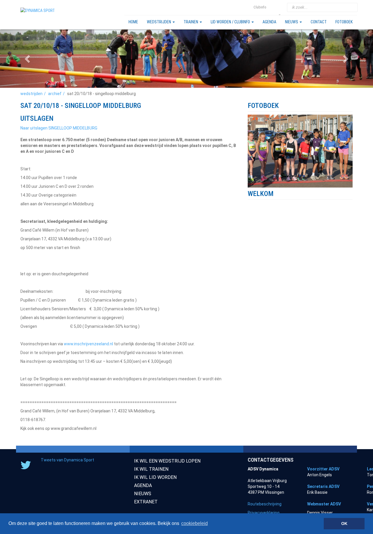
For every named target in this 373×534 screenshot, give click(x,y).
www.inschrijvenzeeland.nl (88, 344)
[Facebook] (280, 7)
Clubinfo (260, 7)
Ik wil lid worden (155, 477)
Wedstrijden (159, 22)
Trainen (191, 22)
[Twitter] (273, 7)
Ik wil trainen (151, 469)
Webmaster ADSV (324, 504)
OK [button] (344, 523)
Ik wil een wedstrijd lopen (167, 461)
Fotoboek (344, 22)
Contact (319, 22)
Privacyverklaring (263, 512)
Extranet (146, 502)
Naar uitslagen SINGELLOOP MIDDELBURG (58, 128)
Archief (54, 93)
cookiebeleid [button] (194, 523)
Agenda (269, 22)
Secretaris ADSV (323, 486)
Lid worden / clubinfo (231, 22)
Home (133, 22)
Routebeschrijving (264, 504)
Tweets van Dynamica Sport (67, 460)
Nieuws (292, 22)
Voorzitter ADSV (323, 469)
